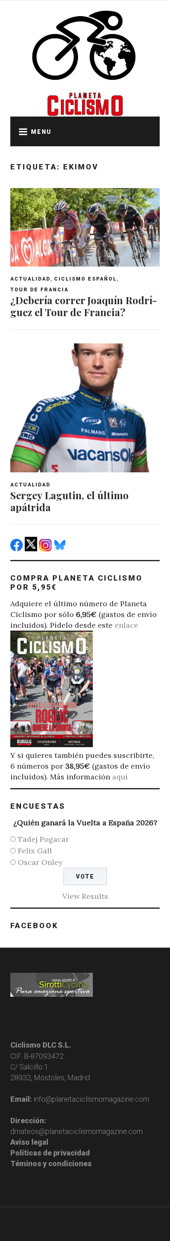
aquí (120, 776)
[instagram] (46, 548)
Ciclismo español (85, 279)
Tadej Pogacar (43, 839)
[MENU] (20, 131)
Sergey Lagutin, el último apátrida (69, 501)
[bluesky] (61, 548)
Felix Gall (35, 850)
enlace (126, 625)
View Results (85, 896)
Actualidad (30, 279)
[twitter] (32, 548)
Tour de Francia (39, 290)
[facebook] (17, 548)
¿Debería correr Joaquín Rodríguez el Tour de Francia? (83, 306)
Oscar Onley (40, 862)
